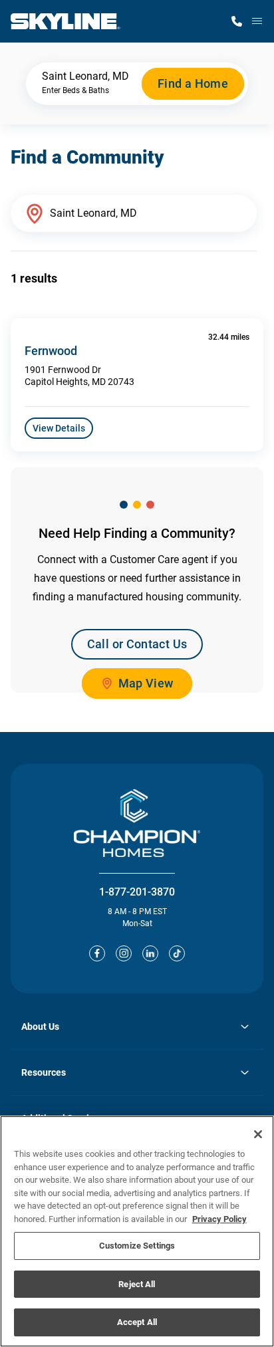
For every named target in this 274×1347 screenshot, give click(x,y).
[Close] (258, 1134)
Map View (146, 683)
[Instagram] (124, 953)
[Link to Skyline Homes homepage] (65, 21)
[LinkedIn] (150, 953)
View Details (59, 428)
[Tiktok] (177, 953)
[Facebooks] (97, 953)
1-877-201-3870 (137, 892)
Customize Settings (137, 1246)
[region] (137, 1231)
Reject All (136, 1284)
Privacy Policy (219, 1219)
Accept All (137, 1322)
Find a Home (193, 83)
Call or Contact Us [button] (137, 644)
